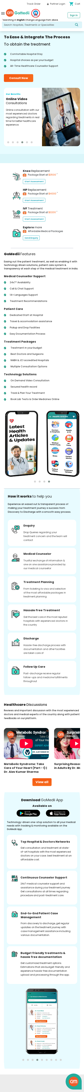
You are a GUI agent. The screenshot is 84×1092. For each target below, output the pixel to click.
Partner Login (57, 3)
